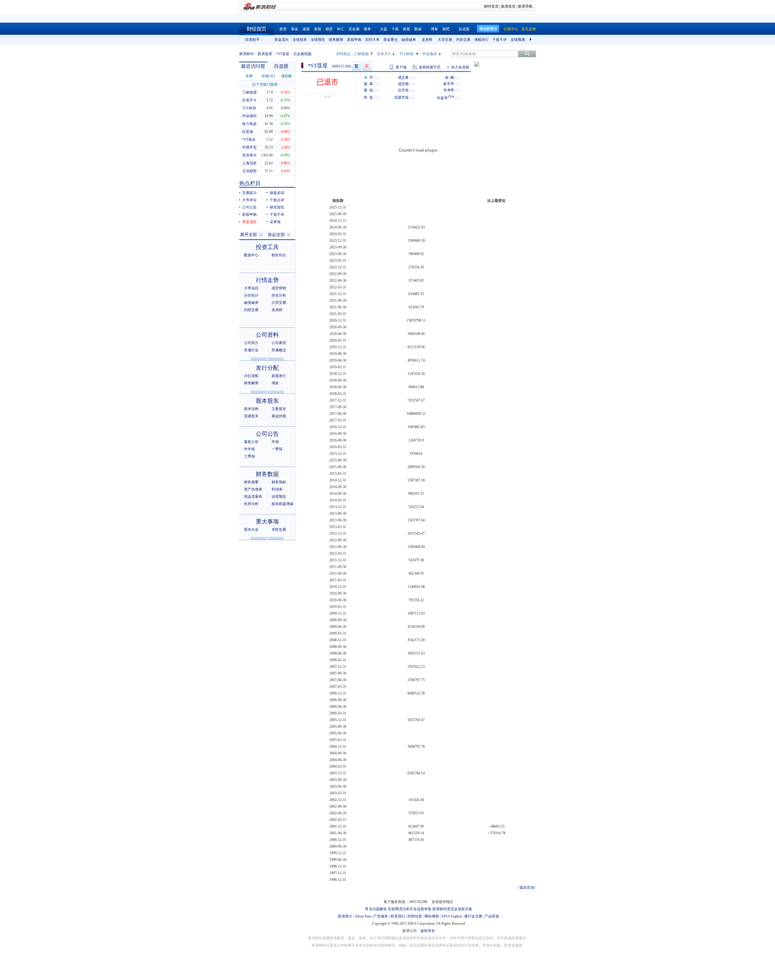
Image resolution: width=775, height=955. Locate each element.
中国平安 (249, 147)
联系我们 (398, 916)
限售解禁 (336, 40)
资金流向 (281, 40)
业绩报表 (299, 40)
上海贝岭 (249, 163)
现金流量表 (253, 496)
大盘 (383, 29)
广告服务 (381, 916)
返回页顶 (526, 887)
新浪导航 (525, 6)
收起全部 (276, 234)
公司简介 (251, 343)
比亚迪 (247, 132)
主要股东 (279, 409)
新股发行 (279, 376)
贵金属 (353, 29)
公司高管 (279, 343)
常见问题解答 (376, 909)
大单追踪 (251, 288)
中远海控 (429, 54)
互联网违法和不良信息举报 (409, 909)
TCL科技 (407, 54)
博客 (434, 29)
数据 (418, 29)
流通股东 (251, 416)
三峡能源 (361, 54)
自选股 (464, 29)
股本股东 (267, 401)
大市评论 (249, 200)
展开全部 (248, 234)
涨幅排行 (481, 40)
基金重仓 (390, 40)
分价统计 (251, 295)
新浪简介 (345, 916)
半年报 (249, 449)
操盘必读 (277, 193)
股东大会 (251, 529)
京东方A (384, 54)
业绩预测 (517, 40)
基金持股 (279, 416)
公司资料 (267, 335)
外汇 (340, 29)
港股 (306, 29)
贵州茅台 (249, 155)
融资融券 (408, 40)
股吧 (446, 29)
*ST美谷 (249, 139)
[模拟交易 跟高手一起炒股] (366, 66)
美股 (317, 29)
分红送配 (251, 376)
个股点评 (277, 200)
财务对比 (279, 255)
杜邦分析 (251, 504)
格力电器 (249, 124)
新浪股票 (265, 54)
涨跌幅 (286, 76)
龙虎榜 (426, 40)
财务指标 (279, 482)
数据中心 (251, 255)
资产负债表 (253, 489)
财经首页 (491, 6)
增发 (275, 383)
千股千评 (499, 40)
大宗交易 (445, 40)
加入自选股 (460, 67)
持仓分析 (279, 295)
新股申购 (354, 40)
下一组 (531, 39)
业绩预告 (318, 40)
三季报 (249, 456)
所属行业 (251, 350)
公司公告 (249, 207)
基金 (294, 29)
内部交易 (463, 40)
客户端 (401, 67)
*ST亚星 (282, 54)
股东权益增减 (282, 504)
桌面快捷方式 (429, 67)
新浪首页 (508, 6)
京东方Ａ (249, 100)
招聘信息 (414, 916)
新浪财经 (246, 54)
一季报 (277, 449)
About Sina (363, 916)
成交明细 (279, 288)
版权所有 (427, 931)
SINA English (451, 916)
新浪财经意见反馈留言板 (452, 909)
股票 (283, 29)
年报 (275, 442)
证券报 (275, 222)
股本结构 (251, 409)
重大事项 (267, 521)
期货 (329, 29)
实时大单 (372, 40)
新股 (406, 29)
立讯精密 (249, 171)
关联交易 (279, 529)
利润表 (277, 489)
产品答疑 (492, 916)
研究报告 (277, 207)
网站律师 (431, 916)
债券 (367, 29)
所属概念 (279, 350)
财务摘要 (251, 482)
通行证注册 (473, 916)
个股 (395, 29)
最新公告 (251, 442)
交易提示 (249, 193)
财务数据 (267, 474)
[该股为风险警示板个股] (356, 66)
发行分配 (267, 368)
